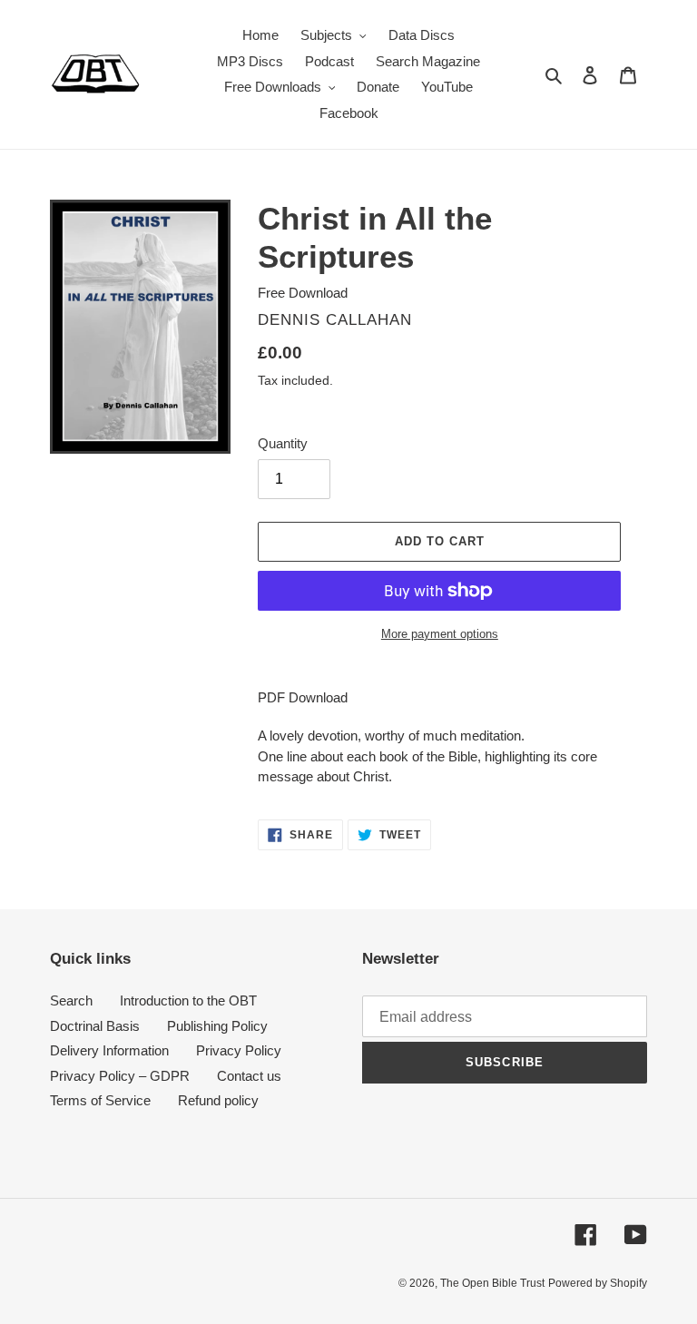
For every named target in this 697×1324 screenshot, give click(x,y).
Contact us (249, 1076)
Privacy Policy (238, 1050)
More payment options (439, 634)
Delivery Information (109, 1050)
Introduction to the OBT (188, 1000)
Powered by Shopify (597, 1283)
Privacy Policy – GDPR (120, 1076)
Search (71, 1000)
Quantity (283, 443)
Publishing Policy (217, 1026)
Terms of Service (100, 1100)
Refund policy (218, 1100)
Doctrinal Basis (95, 1026)
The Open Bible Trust (492, 1283)
